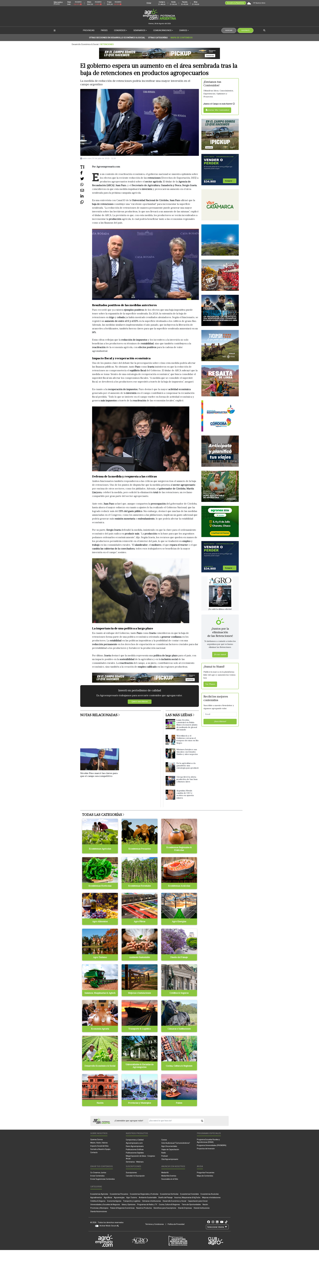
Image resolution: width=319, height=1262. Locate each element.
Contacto (94, 1152)
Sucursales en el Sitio (169, 1179)
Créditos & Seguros (97, 1201)
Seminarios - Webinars (135, 1162)
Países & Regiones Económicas (122, 1208)
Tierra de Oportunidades (191, 1204)
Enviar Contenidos (97, 1176)
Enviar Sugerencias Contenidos (102, 1179)
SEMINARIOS (139, 30)
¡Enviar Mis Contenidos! (218, 110)
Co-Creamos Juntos (98, 1173)
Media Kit (165, 1173)
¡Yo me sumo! (220, 655)
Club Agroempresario (169, 1159)
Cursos (164, 1140)
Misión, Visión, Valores (99, 1143)
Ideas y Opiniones (128, 1204)
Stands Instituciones (202, 1208)
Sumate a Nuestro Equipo (100, 1149)
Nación (205, 1204)
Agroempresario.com (134, 1143)
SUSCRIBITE (245, 30)
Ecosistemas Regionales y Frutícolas (144, 1194)
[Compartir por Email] (86, 191)
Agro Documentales (169, 1146)
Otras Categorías (158, 37)
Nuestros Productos (144, 1208)
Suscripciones (131, 1173)
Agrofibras (108, 1198)
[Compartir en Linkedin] (86, 197)
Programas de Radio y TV (147, 1204)
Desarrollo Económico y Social (174, 1201)
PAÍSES (104, 30)
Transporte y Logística (131, 1201)
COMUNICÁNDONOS (162, 30)
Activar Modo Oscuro (108, 1226)
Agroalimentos (96, 1198)
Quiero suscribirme (139, 702)
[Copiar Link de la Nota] (86, 203)
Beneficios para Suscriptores (165, 1208)
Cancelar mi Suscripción (135, 1176)
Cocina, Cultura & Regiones (169, 1204)
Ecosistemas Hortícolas (169, 1194)
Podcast (164, 1156)
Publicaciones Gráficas (135, 1149)
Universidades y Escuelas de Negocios (105, 1204)
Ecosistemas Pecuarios (119, 1194)
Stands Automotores (98, 1211)
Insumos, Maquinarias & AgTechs (187, 1198)
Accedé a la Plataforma (235, 3)
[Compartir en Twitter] (86, 180)
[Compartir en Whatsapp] (86, 185)
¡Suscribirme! (220, 722)
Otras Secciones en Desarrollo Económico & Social (117, 37)
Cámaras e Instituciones (151, 1201)
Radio (163, 1153)
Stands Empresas (185, 1208)
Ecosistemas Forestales (189, 1194)
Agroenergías (119, 1198)
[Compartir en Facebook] (86, 174)
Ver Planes (210, 684)
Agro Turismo (131, 1198)
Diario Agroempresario (135, 1146)
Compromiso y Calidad (135, 1140)
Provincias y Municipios (99, 1208)
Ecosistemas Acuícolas (210, 1194)
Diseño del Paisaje (165, 1198)
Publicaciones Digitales (135, 1153)
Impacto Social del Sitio (99, 1146)
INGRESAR (228, 30)
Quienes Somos (96, 1139)
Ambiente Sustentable (148, 1198)
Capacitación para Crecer (198, 1201)
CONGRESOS (119, 30)
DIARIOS (183, 30)
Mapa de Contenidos (182, 37)
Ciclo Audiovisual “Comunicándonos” (175, 1143)
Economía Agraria (114, 1201)
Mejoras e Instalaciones (211, 1198)
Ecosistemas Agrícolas (99, 1194)
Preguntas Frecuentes (205, 1173)
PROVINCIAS (88, 30)
